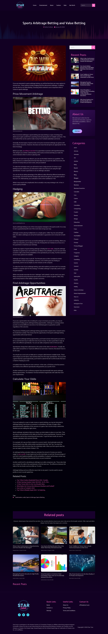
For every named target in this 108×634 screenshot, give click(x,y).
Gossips (76, 269)
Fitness (76, 242)
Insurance (76, 307)
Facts (75, 229)
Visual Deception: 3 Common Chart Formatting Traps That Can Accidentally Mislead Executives (87, 92)
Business (76, 185)
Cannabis (76, 192)
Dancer (76, 215)
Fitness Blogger (78, 246)
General (76, 266)
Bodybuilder (77, 181)
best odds (50, 248)
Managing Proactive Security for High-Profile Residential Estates (86, 83)
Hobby (76, 286)
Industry (76, 300)
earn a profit (21, 454)
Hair (75, 273)
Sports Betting (40, 497)
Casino (76, 198)
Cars (75, 195)
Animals (76, 154)
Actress (76, 151)
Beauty (76, 171)
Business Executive (79, 188)
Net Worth (72, 5)
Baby (75, 164)
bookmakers (53, 346)
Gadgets (76, 256)
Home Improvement (80, 293)
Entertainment (43, 5)
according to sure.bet (29, 150)
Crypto (76, 212)
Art (75, 158)
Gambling (77, 259)
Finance (76, 239)
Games (76, 263)
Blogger (76, 178)
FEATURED (77, 236)
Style (65, 5)
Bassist (76, 168)
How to (76, 297)
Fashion (58, 5)
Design (76, 219)
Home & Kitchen (78, 290)
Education (77, 222)
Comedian (77, 205)
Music (51, 5)
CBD (75, 202)
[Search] (93, 5)
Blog (75, 175)
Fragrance (77, 253)
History (76, 283)
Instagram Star (78, 303)
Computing (77, 208)
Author (76, 161)
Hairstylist (77, 276)
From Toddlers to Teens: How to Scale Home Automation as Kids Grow (87, 76)
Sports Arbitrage (31, 497)
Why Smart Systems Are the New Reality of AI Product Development (86, 101)
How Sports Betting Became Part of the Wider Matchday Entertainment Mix (87, 68)
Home (34, 5)
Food (75, 249)
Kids (75, 310)
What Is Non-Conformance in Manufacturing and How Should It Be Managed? (87, 60)
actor (75, 147)
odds (24, 497)
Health (76, 280)
